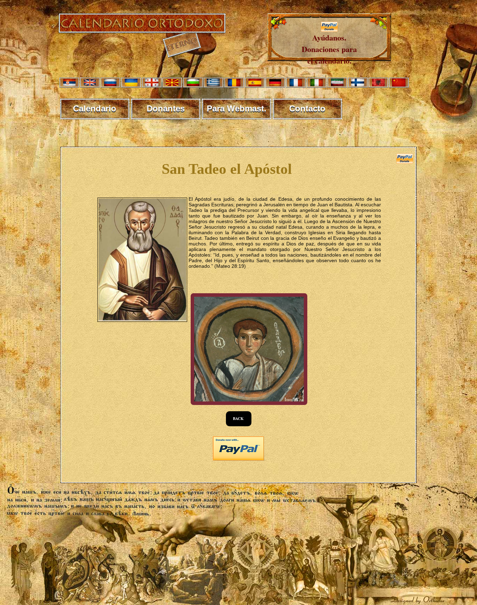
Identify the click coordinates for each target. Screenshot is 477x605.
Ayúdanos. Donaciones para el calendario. (329, 49)
